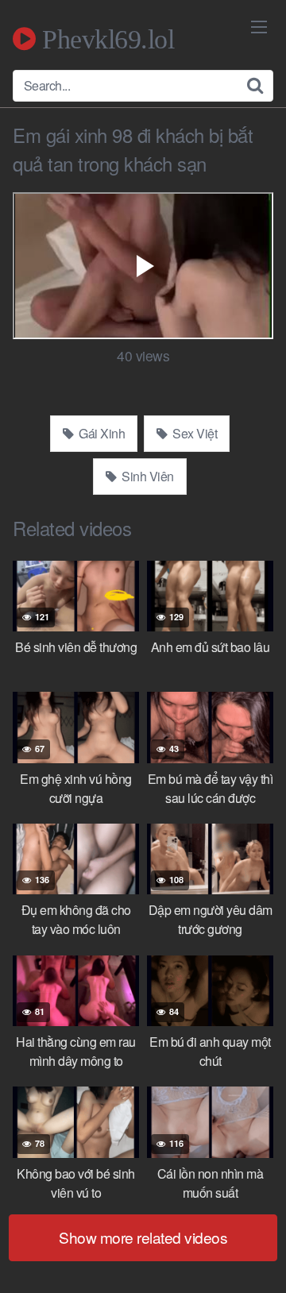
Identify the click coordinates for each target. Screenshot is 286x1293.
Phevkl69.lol (105, 38)
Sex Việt (194, 433)
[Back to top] (258, 1258)
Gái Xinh (101, 433)
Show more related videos (143, 1237)
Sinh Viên (146, 476)
